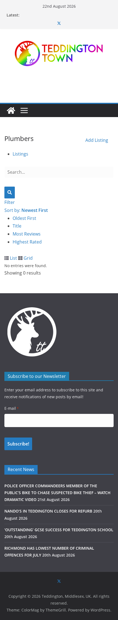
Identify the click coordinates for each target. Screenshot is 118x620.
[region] (59, 85)
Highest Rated (27, 242)
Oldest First (24, 218)
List (13, 258)
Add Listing (96, 140)
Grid (28, 258)
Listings (20, 154)
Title (17, 226)
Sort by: (26, 210)
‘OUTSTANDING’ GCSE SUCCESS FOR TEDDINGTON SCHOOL (58, 529)
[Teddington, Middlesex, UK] (11, 110)
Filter (9, 202)
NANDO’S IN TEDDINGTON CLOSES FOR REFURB (48, 511)
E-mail (11, 408)
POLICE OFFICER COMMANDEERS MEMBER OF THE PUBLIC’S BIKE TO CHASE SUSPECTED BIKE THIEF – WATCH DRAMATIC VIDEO (57, 492)
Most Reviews (27, 234)
